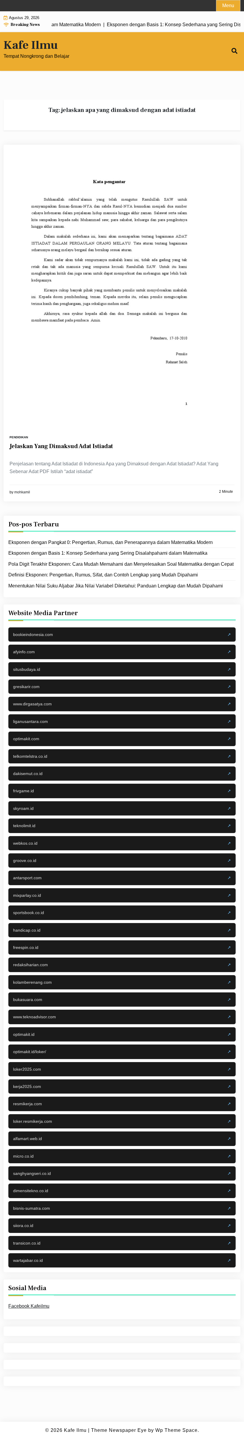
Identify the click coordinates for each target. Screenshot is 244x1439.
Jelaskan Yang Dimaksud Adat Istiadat (61, 446)
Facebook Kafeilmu (28, 1306)
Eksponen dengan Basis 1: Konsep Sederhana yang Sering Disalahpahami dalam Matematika (107, 553)
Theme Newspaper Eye (119, 1430)
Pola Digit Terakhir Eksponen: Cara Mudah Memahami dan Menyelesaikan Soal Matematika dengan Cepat (121, 564)
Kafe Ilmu (31, 45)
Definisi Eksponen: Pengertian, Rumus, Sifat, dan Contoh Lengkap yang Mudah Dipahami (103, 574)
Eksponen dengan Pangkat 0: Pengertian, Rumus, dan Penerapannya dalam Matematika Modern (110, 542)
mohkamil (22, 492)
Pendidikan (19, 437)
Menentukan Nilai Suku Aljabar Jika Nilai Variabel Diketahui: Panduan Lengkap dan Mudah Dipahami (115, 585)
